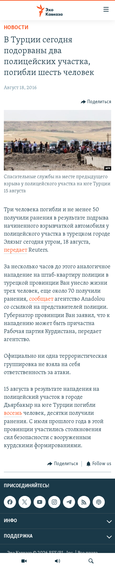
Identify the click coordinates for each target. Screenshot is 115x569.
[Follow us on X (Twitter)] (25, 502)
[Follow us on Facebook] (10, 502)
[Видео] (24, 561)
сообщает (41, 299)
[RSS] (84, 502)
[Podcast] (99, 502)
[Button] (96, 102)
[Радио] (57, 561)
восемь (13, 413)
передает (15, 250)
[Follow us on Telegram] (69, 502)
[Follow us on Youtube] (40, 502)
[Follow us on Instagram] (54, 502)
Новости (16, 28)
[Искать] (91, 561)
